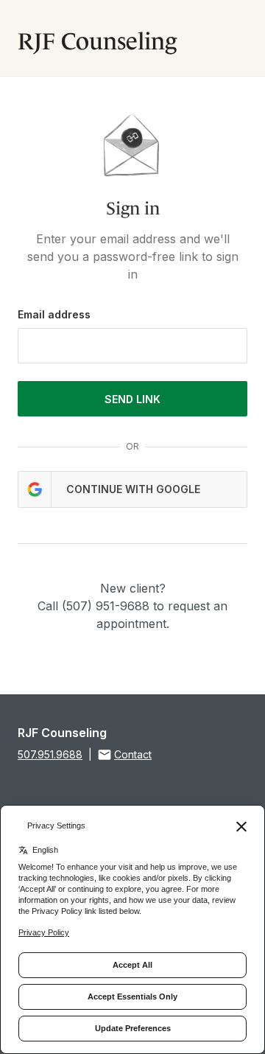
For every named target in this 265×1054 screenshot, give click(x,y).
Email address (54, 314)
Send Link (132, 399)
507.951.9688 (50, 754)
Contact (133, 754)
